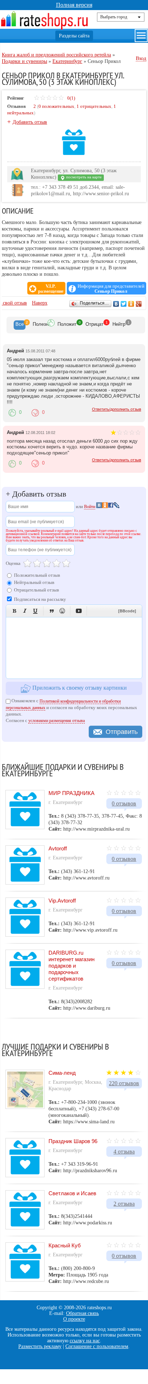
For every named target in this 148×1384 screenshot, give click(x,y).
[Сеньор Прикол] (73, 154)
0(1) (70, 98)
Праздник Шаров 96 (72, 1141)
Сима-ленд (62, 1073)
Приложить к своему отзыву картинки (79, 688)
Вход (141, 58)
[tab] (20, 325)
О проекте (74, 1319)
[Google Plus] (139, 304)
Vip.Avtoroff (62, 900)
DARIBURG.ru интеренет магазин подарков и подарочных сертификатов (71, 966)
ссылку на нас (85, 1340)
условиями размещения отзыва (56, 720)
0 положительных (56, 106)
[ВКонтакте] (116, 304)
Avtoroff (57, 848)
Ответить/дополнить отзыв (116, 409)
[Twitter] (124, 304)
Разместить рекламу (39, 1346)
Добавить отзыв (30, 122)
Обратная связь (82, 1313)
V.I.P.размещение (51, 289)
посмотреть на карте (83, 177)
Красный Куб (64, 1245)
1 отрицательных (94, 106)
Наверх (39, 303)
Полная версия (74, 5)
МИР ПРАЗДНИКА (71, 793)
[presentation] (20, 325)
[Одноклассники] (131, 304)
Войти (89, 506)
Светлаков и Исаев (72, 1193)
